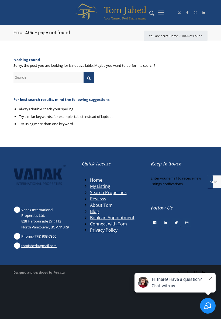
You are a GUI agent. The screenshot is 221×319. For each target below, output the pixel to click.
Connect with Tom (108, 224)
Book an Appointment (112, 218)
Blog (94, 211)
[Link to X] (179, 12)
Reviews (98, 199)
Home (96, 180)
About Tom (101, 205)
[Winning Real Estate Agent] (110, 12)
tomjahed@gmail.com (39, 245)
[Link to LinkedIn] (203, 12)
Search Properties (108, 192)
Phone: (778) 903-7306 (38, 236)
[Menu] (161, 12)
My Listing (100, 186)
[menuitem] (149, 12)
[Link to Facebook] (187, 12)
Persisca (59, 272)
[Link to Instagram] (195, 12)
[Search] (149, 12)
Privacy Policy (104, 230)
